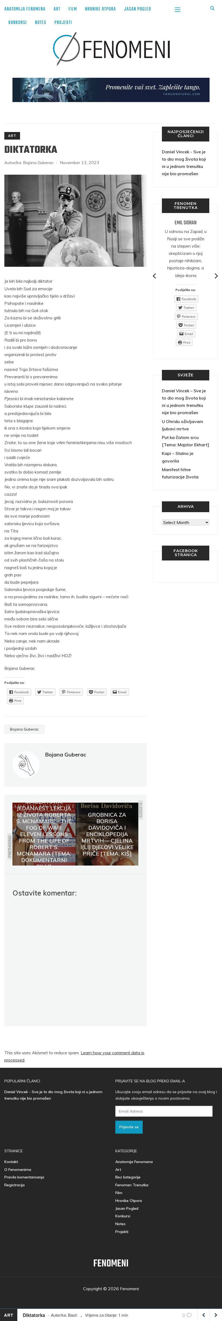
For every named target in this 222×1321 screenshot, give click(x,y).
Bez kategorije (128, 1177)
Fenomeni (111, 1264)
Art (57, 9)
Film (72, 9)
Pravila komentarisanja (24, 1177)
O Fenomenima (17, 1169)
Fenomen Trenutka (131, 1185)
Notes (40, 23)
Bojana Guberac (24, 729)
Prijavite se (129, 1126)
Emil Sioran (186, 223)
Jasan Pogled (137, 9)
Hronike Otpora (100, 9)
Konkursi (17, 23)
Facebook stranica (186, 552)
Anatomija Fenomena (24, 9)
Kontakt (11, 1161)
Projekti (63, 23)
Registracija (14, 1185)
